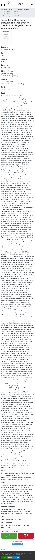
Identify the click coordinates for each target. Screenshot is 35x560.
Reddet (10, 557)
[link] (17, 50)
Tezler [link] (11, 10)
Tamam (4, 557)
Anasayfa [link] (4, 10)
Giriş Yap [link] (25, 4)
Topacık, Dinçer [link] (6, 68)
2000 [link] (2, 56)
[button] (5, 3)
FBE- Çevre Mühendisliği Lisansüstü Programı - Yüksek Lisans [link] (11, 14)
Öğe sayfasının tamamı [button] (11, 531)
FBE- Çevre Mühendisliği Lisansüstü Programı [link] (11, 12)
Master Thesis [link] (5, 90)
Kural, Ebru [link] (4, 62)
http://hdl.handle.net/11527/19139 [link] (11, 519)
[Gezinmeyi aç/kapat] (31, 3)
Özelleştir (16, 557)
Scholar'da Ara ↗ (17, 544)
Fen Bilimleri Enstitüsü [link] (22, 10)
